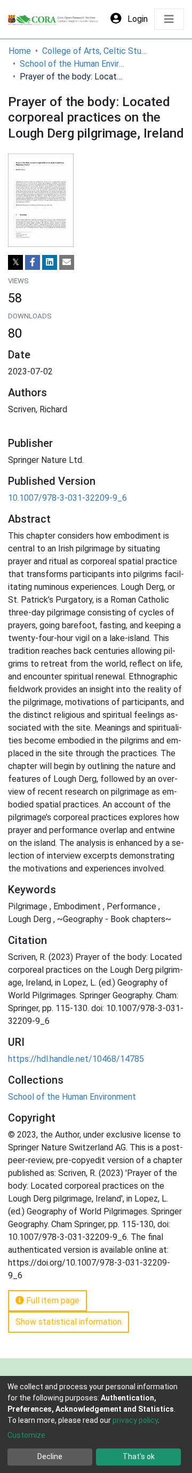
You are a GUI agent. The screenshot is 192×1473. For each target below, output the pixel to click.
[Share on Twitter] (15, 262)
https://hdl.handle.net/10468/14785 (76, 1059)
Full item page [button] (51, 1300)
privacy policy (135, 1420)
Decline (49, 1456)
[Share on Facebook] (32, 262)
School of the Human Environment (73, 64)
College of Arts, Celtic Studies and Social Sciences (95, 51)
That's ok (139, 1456)
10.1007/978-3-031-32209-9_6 (67, 498)
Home (20, 51)
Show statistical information (68, 1322)
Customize (26, 1435)
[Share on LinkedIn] (49, 262)
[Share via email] (66, 262)
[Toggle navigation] (169, 19)
